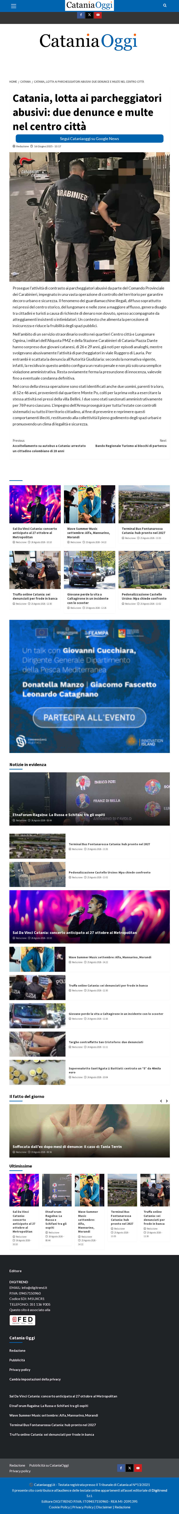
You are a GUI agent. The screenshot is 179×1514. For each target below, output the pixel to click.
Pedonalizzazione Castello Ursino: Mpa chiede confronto (144, 596)
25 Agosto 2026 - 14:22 (96, 542)
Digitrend (159, 1490)
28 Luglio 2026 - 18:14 (44, 1152)
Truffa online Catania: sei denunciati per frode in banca (35, 596)
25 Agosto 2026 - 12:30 (41, 603)
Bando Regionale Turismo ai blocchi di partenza (131, 443)
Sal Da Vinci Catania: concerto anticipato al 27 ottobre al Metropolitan (35, 533)
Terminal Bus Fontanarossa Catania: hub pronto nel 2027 (143, 531)
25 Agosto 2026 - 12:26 (96, 607)
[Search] (165, 5)
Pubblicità (17, 1360)
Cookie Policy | (60, 1507)
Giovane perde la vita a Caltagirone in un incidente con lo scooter (87, 598)
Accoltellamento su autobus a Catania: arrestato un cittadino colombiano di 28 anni (49, 445)
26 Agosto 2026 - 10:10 (41, 542)
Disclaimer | (105, 1507)
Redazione (22, 146)
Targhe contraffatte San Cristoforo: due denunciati (106, 1042)
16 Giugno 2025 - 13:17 (47, 146)
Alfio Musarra (22, 1152)
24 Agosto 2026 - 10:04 (97, 1077)
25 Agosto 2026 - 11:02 (150, 603)
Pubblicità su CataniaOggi (49, 1465)
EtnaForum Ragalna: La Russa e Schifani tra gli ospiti (59, 814)
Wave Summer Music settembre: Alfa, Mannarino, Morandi (88, 533)
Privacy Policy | (84, 1507)
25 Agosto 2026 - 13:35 (150, 538)
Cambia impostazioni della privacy (35, 1379)
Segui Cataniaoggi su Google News (89, 138)
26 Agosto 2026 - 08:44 (41, 820)
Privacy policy (19, 1370)
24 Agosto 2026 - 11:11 (97, 1047)
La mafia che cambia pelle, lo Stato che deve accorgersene (64, 1146)
